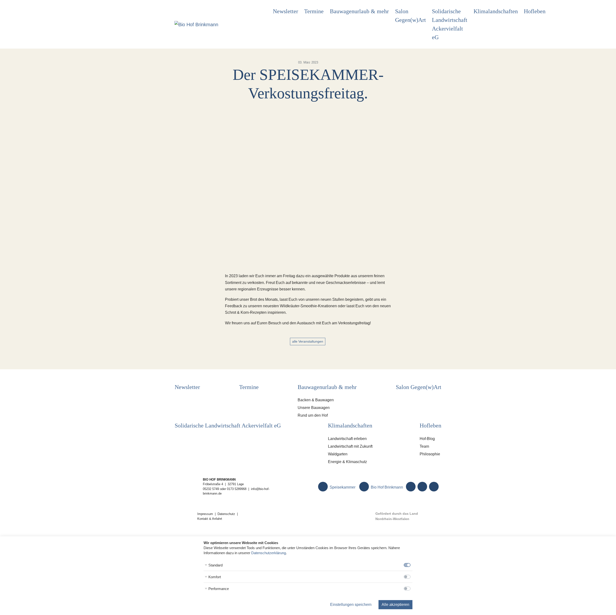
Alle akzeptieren (395, 604)
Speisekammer (342, 487)
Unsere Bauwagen (314, 408)
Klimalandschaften (496, 11)
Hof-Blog (427, 439)
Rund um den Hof (313, 415)
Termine (314, 11)
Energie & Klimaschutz (347, 462)
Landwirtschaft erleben (347, 439)
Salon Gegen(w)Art (410, 15)
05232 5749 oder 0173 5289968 (224, 489)
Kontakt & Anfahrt (209, 519)
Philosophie (430, 454)
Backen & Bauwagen (316, 400)
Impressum (205, 514)
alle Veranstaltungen (307, 341)
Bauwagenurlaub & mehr (359, 11)
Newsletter (285, 11)
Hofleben (534, 11)
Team (424, 446)
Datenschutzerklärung (268, 553)
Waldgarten (337, 454)
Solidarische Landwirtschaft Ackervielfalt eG (449, 24)
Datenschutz (226, 514)
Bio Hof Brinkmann (386, 487)
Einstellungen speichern (351, 604)
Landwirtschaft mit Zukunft (350, 446)
